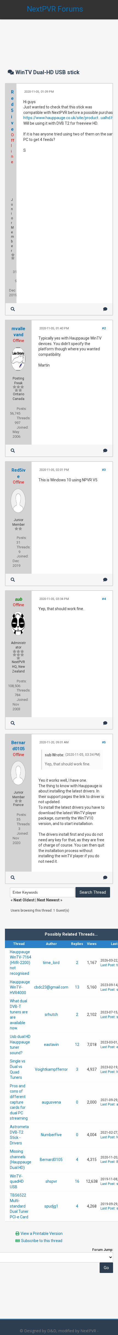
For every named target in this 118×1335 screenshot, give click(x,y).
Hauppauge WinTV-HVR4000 (20, 987)
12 (77, 1044)
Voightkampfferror (51, 1069)
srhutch (51, 1014)
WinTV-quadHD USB (17, 1181)
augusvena (51, 1102)
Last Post (107, 965)
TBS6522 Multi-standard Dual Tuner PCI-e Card (19, 1206)
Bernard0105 (51, 1159)
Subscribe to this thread (41, 1240)
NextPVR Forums (55, 9)
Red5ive (12, 110)
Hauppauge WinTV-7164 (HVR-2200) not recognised (20, 963)
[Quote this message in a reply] (105, 309)
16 (77, 1181)
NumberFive (51, 1135)
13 (77, 987)
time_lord (51, 962)
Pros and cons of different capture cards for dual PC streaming (19, 1102)
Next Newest (48, 900)
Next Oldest (24, 900)
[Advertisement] (59, 38)
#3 (104, 470)
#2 (104, 328)
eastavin (51, 1044)
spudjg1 (51, 1206)
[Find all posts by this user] (13, 309)
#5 (104, 742)
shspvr (51, 1181)
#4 (104, 599)
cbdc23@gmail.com (51, 987)
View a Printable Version (42, 1233)
